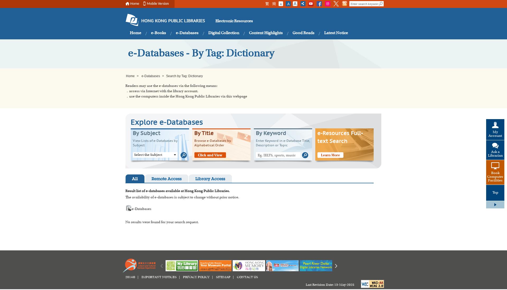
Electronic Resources (234, 21)
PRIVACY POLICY (196, 277)
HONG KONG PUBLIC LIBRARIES (173, 21)
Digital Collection (223, 33)
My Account (495, 134)
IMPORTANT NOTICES (159, 277)
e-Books (158, 33)
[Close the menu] (495, 204)
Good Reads (303, 33)
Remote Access (167, 179)
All (135, 179)
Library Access (210, 179)
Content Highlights (266, 33)
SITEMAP (223, 277)
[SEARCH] (381, 3)
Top (495, 193)
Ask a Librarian (495, 154)
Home (134, 4)
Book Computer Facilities (495, 177)
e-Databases (187, 33)
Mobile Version (158, 4)
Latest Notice (336, 33)
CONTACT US (247, 277)
